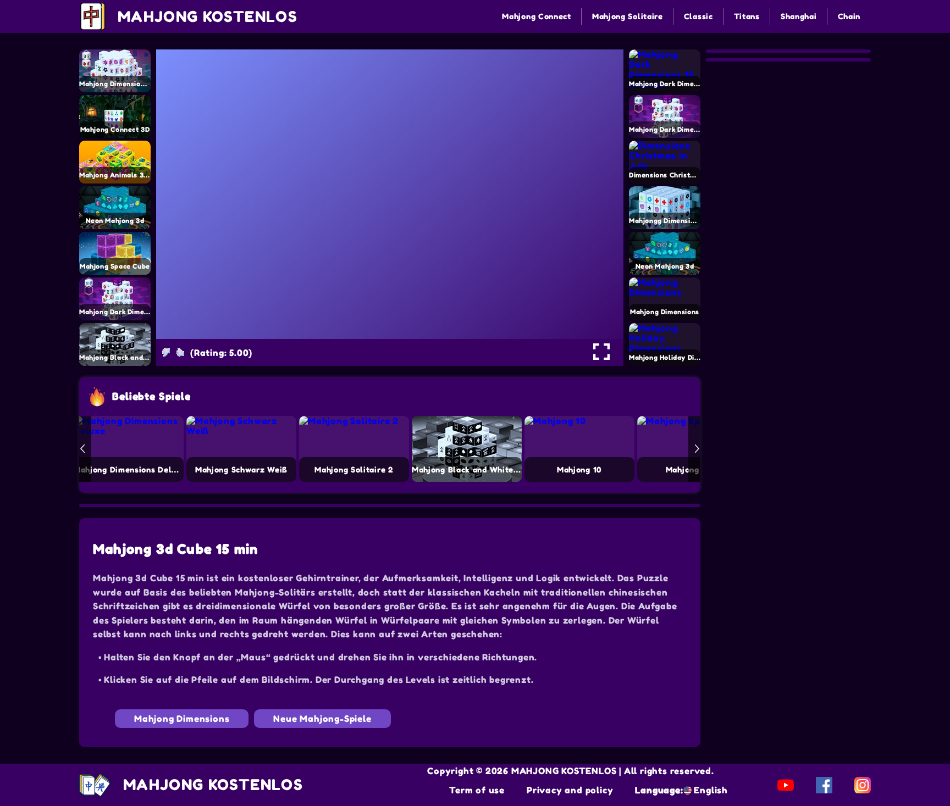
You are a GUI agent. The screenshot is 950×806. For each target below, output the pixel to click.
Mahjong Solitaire (627, 16)
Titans (747, 16)
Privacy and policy (570, 790)
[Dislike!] (166, 352)
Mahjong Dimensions (181, 718)
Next (697, 449)
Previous (82, 449)
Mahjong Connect (536, 16)
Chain (849, 16)
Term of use (477, 790)
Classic (698, 16)
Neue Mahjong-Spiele (322, 718)
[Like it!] (180, 352)
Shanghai (799, 16)
